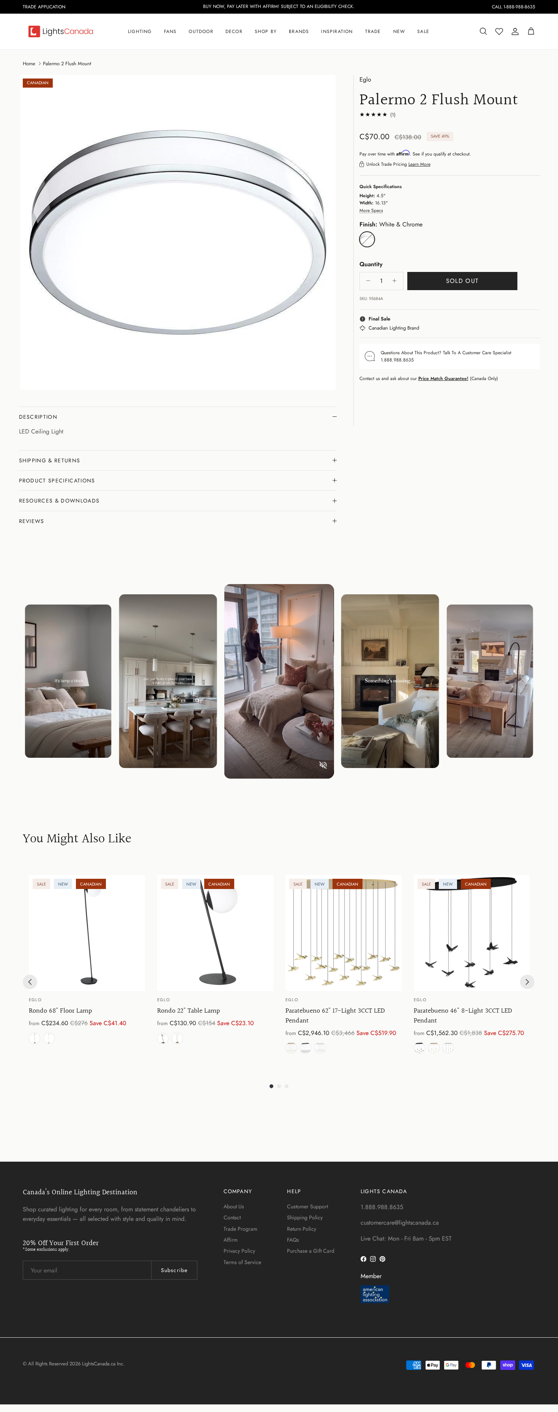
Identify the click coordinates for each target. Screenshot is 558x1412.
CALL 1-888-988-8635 (513, 6)
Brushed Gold (49, 1038)
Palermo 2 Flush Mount (67, 63)
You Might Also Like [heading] (77, 839)
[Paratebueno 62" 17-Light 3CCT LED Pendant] (343, 933)
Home (29, 63)
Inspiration (337, 31)
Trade (373, 31)
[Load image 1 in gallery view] (178, 232)
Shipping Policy (305, 1217)
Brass (291, 1048)
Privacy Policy (239, 1251)
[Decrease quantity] (366, 280)
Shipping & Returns (49, 460)
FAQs (293, 1240)
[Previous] (30, 982)
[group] (87, 966)
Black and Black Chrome (305, 1048)
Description (38, 417)
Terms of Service (242, 1262)
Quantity (371, 264)
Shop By (266, 31)
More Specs (371, 210)
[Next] (527, 982)
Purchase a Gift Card (310, 1251)
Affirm (231, 1240)
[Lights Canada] (61, 31)
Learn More (419, 164)
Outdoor (201, 31)
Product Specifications (57, 480)
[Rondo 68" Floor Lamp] (87, 933)
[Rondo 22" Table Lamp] (215, 933)
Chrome (320, 1048)
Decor (234, 31)
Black (34, 1038)
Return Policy (301, 1229)
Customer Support (307, 1206)
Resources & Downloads (59, 500)
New (399, 31)
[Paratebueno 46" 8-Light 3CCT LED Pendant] (472, 933)
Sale (423, 31)
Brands (299, 31)
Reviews (31, 521)
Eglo (365, 79)
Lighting (140, 31)
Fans (170, 31)
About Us (234, 1206)
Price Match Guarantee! (443, 378)
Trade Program (240, 1229)
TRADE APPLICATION (44, 6)
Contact (232, 1217)
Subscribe (174, 1270)
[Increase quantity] (396, 280)
